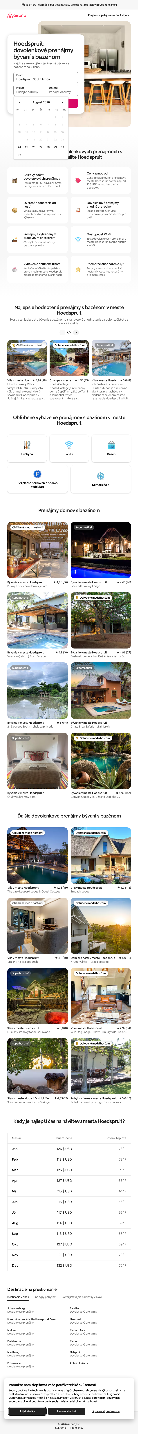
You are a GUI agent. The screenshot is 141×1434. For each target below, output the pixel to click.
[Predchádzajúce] (62, 332)
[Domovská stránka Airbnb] (16, 15)
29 (55, 147)
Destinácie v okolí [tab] (18, 1297)
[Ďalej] (76, 332)
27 (40, 147)
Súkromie (60, 1427)
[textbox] (29, 92)
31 (19, 154)
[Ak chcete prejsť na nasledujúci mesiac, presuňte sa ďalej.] (62, 102)
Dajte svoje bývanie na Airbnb (108, 15)
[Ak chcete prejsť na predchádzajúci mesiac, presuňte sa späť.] (20, 102)
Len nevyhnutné (66, 1411)
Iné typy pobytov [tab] (45, 1297)
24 (19, 147)
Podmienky (76, 1427)
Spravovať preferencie (106, 1411)
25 (26, 147)
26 (33, 147)
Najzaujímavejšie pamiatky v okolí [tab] (82, 1297)
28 (48, 147)
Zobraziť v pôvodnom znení (100, 4)
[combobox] (45, 79)
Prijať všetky (27, 1411)
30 (62, 147)
